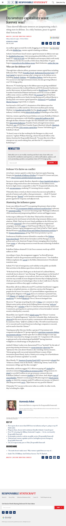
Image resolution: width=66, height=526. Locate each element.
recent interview (36, 347)
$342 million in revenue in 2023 (32, 371)
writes (13, 243)
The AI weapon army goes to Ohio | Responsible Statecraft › (27, 442)
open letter (42, 332)
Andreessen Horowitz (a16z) (45, 73)
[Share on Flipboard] (54, 43)
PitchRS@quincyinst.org (46, 497)
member (22, 306)
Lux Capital (10, 75)
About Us (4, 497)
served (25, 260)
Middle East (17, 50)
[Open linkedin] (14, 512)
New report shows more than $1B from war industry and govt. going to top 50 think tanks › (32, 427)
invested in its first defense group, (23, 63)
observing (46, 347)
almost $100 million (33, 112)
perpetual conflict (15, 210)
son (15, 125)
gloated (53, 360)
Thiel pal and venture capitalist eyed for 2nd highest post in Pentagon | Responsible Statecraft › (30, 439)
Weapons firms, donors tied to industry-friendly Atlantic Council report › (31, 430)
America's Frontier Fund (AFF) (30, 360)
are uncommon (15, 188)
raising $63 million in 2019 (44, 118)
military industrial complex (12, 39)
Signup (58, 507)
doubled (30, 375)
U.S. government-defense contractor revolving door (34, 208)
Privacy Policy (12, 497)
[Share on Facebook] (46, 43)
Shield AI (25, 298)
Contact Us (35, 497)
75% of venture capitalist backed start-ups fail (26, 177)
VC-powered (38, 95)
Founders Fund (28, 73)
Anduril (16, 77)
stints (23, 226)
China (39, 302)
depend (20, 196)
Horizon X (42, 99)
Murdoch (55, 125)
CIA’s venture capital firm (28, 127)
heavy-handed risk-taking (49, 181)
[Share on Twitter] (43, 43)
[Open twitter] (9, 2)
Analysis (9, 36)
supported (17, 223)
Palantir (12, 296)
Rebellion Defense (36, 77)
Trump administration (17, 233)
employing (10, 298)
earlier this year (53, 63)
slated (8, 373)
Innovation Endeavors (17, 123)
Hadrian (23, 77)
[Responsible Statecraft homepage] (19, 493)
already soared (42, 110)
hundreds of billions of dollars (25, 175)
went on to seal (19, 58)
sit (53, 127)
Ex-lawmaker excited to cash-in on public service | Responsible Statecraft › (31, 436)
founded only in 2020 (23, 110)
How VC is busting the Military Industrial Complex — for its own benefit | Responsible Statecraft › (31, 433)
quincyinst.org (60, 2)
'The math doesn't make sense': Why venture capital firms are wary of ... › (30, 450)
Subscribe (51, 162)
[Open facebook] (12, 2)
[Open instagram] (10, 512)
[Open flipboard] (16, 2)
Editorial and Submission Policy (23, 497)
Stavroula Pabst (12, 41)
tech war (53, 304)
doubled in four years (16, 56)
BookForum (43, 90)
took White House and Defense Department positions (37, 230)
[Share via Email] (58, 43)
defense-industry (24, 39)
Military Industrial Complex (22, 36)
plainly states (34, 315)
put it (23, 382)
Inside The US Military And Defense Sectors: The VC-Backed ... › (28, 454)
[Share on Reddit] (50, 43)
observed (9, 319)
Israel (28, 293)
